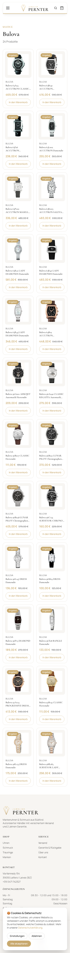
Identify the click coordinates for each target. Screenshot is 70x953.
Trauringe (8, 852)
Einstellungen (17, 936)
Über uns (43, 852)
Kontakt (42, 857)
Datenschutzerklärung (30, 927)
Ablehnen (37, 936)
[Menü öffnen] (8, 8)
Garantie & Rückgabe (49, 847)
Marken (7, 857)
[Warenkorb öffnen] (61, 8)
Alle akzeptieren (19, 943)
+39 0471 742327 (12, 881)
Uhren (6, 842)
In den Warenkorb (18, 102)
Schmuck (8, 847)
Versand (42, 842)
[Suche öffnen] (55, 8)
